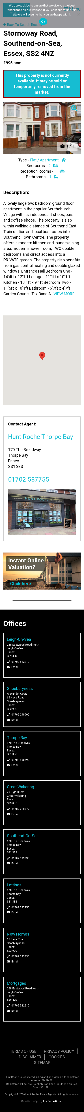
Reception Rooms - (36, 171)
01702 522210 (20, 661)
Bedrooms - (37, 165)
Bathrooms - (37, 176)
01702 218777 (20, 809)
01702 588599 (20, 760)
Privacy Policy (59, 1051)
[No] (78, 14)
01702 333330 (20, 956)
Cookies (57, 1057)
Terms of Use (23, 1051)
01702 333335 (20, 858)
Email (14, 667)
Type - (24, 160)
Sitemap (42, 1062)
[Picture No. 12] (42, 128)
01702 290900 (20, 714)
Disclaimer (30, 1057)
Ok (43, 21)
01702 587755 (28, 479)
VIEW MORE (64, 293)
